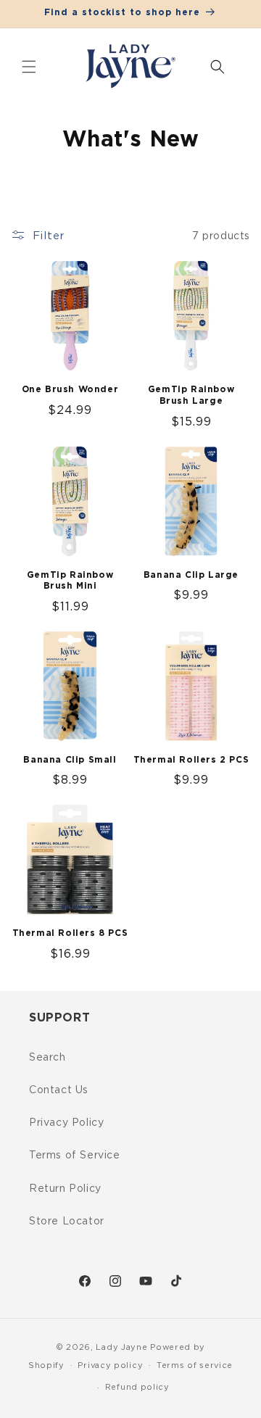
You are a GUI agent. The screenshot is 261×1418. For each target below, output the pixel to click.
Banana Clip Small (69, 759)
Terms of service (195, 1365)
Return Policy (65, 1187)
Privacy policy (110, 1365)
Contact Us (58, 1089)
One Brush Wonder (70, 389)
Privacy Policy (66, 1121)
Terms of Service (74, 1154)
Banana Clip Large (191, 575)
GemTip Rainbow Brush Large (191, 395)
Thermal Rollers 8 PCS (70, 933)
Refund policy (137, 1386)
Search (47, 1056)
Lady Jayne (121, 1347)
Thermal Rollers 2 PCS (191, 759)
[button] (29, 67)
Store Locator (66, 1220)
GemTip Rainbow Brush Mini (70, 581)
